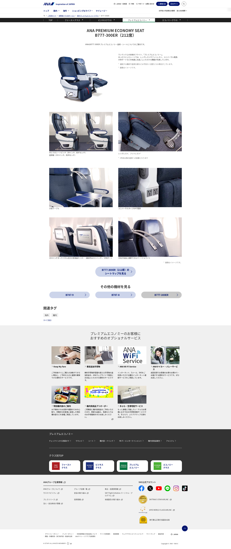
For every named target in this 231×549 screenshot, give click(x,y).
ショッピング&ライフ (81, 10)
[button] (184, 4)
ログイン (175, 4)
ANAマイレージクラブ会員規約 (85, 536)
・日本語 (121, 4)
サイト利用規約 (105, 534)
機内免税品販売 (154, 441)
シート (90, 441)
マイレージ (100, 10)
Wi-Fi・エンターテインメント (130, 441)
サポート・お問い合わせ (146, 4)
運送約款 (161, 534)
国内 (55, 10)
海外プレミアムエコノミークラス (88, 16)
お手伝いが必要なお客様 (167, 11)
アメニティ (170, 441)
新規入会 (163, 4)
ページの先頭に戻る (185, 528)
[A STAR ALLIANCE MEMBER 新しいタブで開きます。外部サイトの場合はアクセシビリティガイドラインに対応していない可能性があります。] (57, 543)
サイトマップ (150, 534)
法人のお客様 (181, 11)
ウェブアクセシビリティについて (132, 534)
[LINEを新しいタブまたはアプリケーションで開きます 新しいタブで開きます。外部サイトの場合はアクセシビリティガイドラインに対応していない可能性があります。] (167, 488)
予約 (132, 4)
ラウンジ (79, 441)
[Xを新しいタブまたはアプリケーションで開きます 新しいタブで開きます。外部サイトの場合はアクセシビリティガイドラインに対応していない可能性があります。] (150, 488)
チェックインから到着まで (59, 441)
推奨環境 (116, 534)
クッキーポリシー (68, 534)
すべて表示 (47, 320)
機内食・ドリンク (106, 441)
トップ (46, 10)
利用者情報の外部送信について (87, 534)
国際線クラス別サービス (67, 16)
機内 (55, 315)
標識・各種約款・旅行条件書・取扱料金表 (58, 536)
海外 (65, 10)
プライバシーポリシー (52, 534)
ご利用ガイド (52, 16)
